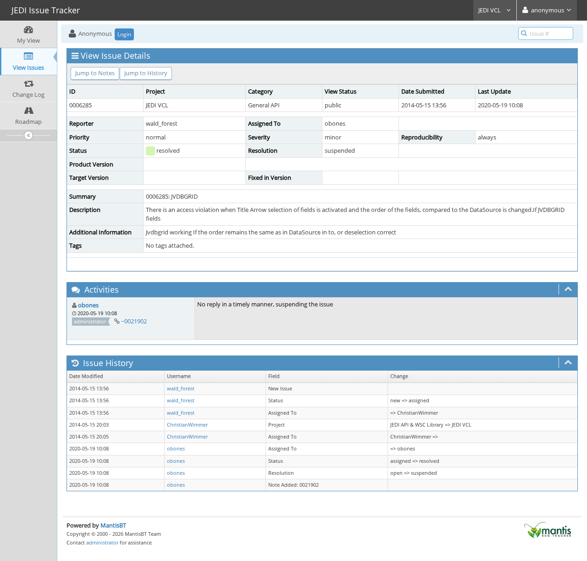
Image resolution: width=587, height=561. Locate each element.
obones (88, 305)
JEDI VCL (490, 10)
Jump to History (145, 73)
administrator (102, 542)
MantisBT (113, 525)
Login (124, 34)
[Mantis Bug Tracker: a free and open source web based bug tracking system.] (547, 529)
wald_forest (180, 388)
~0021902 (134, 321)
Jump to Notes (95, 73)
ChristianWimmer (187, 425)
